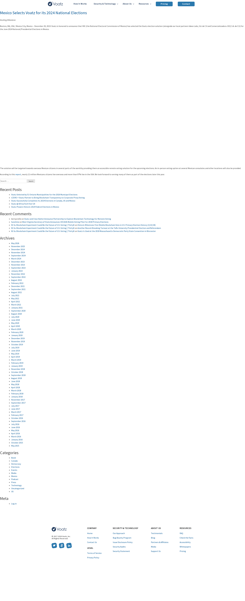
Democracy (16, 464)
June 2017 (15, 409)
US (12, 491)
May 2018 (15, 384)
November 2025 (18, 246)
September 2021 (18, 289)
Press (13, 482)
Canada (14, 461)
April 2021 (15, 301)
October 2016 (17, 418)
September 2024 (18, 255)
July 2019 (15, 347)
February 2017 (17, 415)
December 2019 (18, 338)
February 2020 (17, 332)
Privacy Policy (93, 557)
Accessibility (185, 542)
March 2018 (16, 390)
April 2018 (15, 387)
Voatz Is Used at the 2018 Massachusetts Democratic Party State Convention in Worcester (117, 231)
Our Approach (119, 533)
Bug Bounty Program (122, 537)
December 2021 (18, 286)
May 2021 (15, 298)
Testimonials (157, 533)
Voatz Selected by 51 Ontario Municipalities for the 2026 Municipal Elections (44, 194)
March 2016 (16, 436)
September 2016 (18, 421)
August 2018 (16, 378)
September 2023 (18, 268)
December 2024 (18, 249)
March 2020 (16, 329)
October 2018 (17, 372)
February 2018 (17, 393)
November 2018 (18, 369)
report (18, 174)
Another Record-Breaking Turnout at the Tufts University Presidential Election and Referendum (119, 228)
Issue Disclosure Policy (122, 542)
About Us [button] (127, 3)
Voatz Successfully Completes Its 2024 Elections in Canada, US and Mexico (43, 200)
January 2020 (17, 335)
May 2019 (15, 353)
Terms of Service (94, 553)
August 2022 (16, 280)
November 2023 (18, 264)
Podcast (14, 479)
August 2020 (16, 314)
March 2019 (16, 360)
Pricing (164, 4)
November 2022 (18, 274)
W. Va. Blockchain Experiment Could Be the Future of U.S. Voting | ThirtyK (43, 225)
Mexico (14, 476)
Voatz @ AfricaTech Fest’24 (23, 203)
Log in (14, 503)
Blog (153, 537)
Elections (15, 467)
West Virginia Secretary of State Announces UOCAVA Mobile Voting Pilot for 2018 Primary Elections (65, 222)
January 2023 (17, 271)
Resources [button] (144, 3)
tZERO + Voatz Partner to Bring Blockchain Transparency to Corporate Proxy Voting (48, 197)
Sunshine (15, 222)
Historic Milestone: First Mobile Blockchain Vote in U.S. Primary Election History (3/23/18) (117, 225)
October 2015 (17, 442)
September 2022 (18, 277)
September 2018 (18, 375)
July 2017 (15, 406)
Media (13, 473)
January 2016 (17, 439)
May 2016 (15, 430)
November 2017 (18, 399)
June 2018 (15, 381)
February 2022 (17, 283)
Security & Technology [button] (105, 3)
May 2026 (15, 243)
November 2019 (18, 341)
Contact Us (92, 542)
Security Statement (121, 551)
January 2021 (17, 307)
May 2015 (15, 445)
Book (13, 457)
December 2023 (18, 261)
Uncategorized (17, 488)
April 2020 (15, 326)
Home (90, 533)
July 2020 (15, 317)
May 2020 (15, 323)
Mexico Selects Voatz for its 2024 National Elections (43, 12)
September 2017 (18, 402)
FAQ (181, 533)
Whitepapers (185, 546)
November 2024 (18, 252)
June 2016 (15, 427)
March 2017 (16, 412)
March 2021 (16, 304)
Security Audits (119, 546)
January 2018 (17, 396)
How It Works (80, 3)
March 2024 (16, 258)
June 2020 (15, 320)
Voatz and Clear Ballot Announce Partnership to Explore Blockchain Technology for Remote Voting (67, 219)
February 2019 (17, 363)
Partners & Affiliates (159, 542)
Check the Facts (186, 537)
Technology (16, 485)
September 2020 (18, 310)
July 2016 (15, 424)
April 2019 (15, 356)
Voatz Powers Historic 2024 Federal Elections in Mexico (35, 207)
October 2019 (17, 344)
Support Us (156, 551)
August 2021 (16, 292)
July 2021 (15, 295)
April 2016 (15, 433)
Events (14, 470)
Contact (186, 4)
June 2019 (15, 350)
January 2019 (17, 366)
